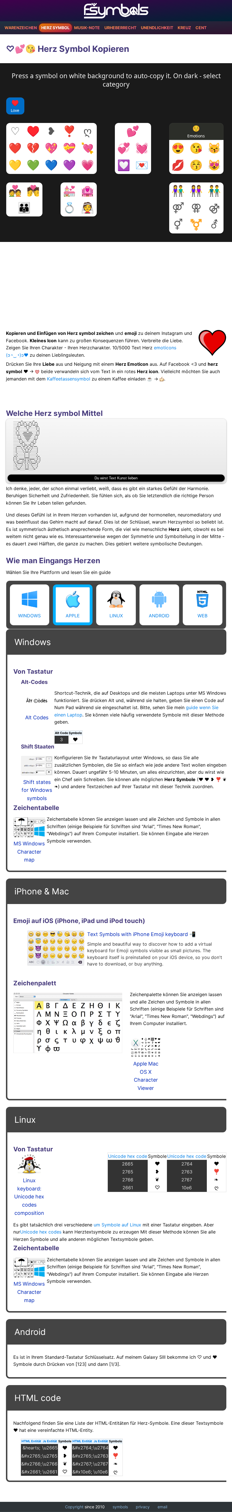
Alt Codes (36, 717)
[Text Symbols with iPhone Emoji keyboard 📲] (55, 948)
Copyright (74, 1506)
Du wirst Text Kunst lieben (116, 478)
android (159, 615)
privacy (143, 1506)
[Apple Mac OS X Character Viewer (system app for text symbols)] (146, 1048)
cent (201, 28)
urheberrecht (120, 28)
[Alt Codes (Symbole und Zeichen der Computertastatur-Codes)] (37, 702)
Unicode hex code (127, 1156)
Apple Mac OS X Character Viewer (145, 1076)
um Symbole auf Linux (117, 1225)
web (202, 615)
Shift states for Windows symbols (37, 790)
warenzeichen (21, 28)
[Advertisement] (116, 281)
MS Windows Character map (29, 852)
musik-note (87, 28)
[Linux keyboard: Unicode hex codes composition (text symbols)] (29, 1165)
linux (116, 615)
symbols (120, 1506)
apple (73, 615)
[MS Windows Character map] (29, 828)
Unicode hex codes (40, 1232)
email (162, 1506)
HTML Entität (31, 1441)
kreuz (184, 28)
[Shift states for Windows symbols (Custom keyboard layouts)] (37, 767)
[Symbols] (116, 10)
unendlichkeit (157, 28)
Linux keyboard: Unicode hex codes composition (29, 1196)
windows (29, 615)
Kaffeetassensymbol (68, 379)
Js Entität (50, 1441)
